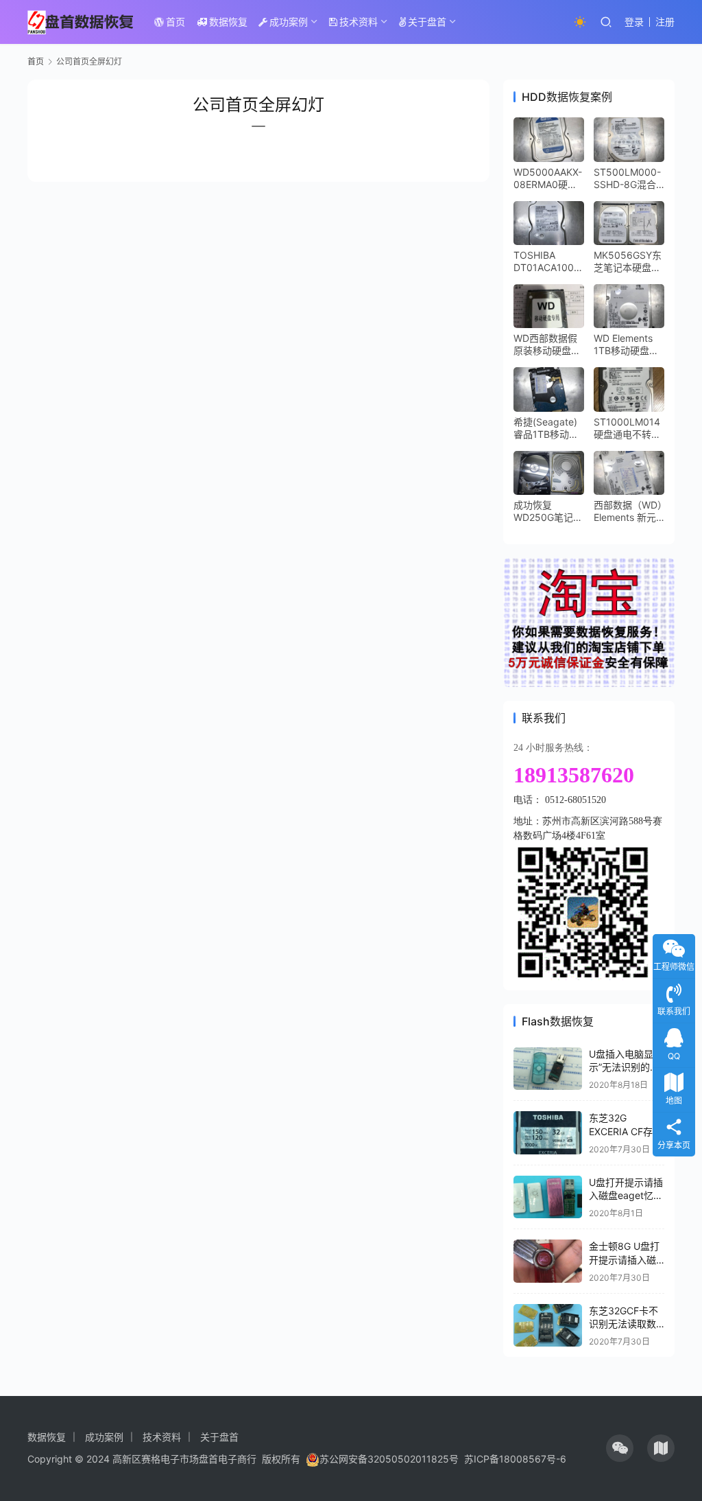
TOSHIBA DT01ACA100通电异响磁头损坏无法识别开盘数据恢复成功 (548, 261)
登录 (634, 21)
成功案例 (288, 21)
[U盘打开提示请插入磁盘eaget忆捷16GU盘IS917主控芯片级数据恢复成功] (547, 1197)
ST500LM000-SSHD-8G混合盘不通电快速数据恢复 (627, 178)
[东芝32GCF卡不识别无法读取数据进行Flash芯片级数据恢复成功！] (547, 1325)
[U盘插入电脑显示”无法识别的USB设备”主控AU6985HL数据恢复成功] (547, 1069)
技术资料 (358, 21)
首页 (175, 21)
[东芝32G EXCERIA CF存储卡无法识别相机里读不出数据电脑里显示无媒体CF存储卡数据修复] (547, 1132)
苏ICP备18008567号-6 (515, 1459)
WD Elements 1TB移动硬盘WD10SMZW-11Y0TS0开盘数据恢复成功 (628, 344)
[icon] (619, 1448)
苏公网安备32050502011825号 (389, 1459)
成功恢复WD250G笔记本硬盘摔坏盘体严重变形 (548, 511)
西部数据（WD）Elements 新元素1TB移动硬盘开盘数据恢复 (628, 511)
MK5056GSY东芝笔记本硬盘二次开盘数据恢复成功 (628, 261)
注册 (665, 21)
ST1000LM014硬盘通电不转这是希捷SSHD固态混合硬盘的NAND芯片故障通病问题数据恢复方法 (627, 428)
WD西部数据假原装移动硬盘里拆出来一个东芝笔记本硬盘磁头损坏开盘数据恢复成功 (547, 344)
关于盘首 (427, 21)
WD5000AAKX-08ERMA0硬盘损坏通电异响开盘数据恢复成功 (547, 178)
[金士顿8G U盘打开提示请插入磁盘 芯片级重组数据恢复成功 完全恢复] (547, 1261)
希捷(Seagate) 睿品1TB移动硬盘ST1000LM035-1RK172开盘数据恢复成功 (547, 428)
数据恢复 (228, 21)
